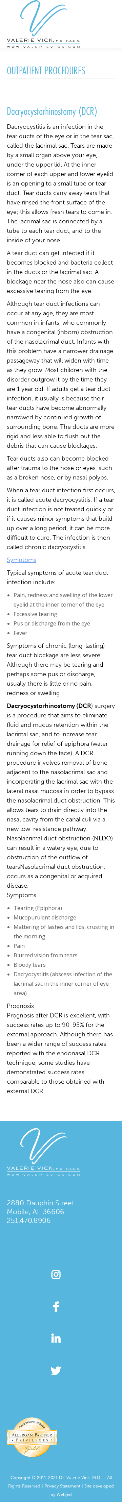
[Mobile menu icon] (111, 24)
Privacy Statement (62, 1485)
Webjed (64, 1494)
